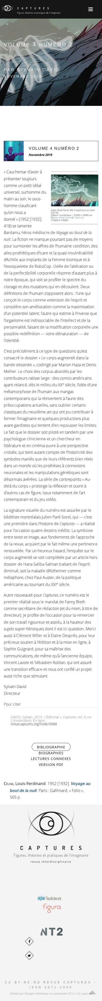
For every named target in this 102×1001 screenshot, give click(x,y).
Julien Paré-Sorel (62, 217)
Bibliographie (54, 747)
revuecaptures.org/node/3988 (34, 724)
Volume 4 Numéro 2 (54, 148)
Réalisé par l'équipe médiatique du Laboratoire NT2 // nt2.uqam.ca (51, 993)
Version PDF (51, 764)
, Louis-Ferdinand (25, 783)
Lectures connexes (51, 758)
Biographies (51, 753)
